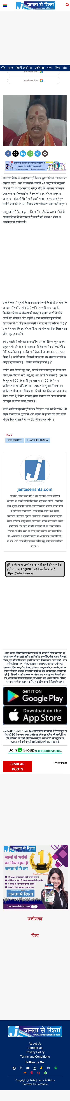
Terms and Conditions (35, 1056)
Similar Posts (17, 766)
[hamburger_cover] (5, 5)
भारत (10, 67)
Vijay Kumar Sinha (37, 440)
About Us (35, 1043)
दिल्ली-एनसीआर (24, 67)
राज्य (49, 67)
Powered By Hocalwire (35, 1084)
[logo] (35, 5)
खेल (65, 67)
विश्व (57, 67)
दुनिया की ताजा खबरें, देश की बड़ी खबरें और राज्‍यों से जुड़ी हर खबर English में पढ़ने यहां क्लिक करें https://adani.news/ (34, 569)
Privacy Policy (35, 1052)
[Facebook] (8, 152)
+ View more (60, 763)
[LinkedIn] (23, 152)
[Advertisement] (35, 38)
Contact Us (35, 1048)
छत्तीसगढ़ (39, 67)
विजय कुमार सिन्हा (15, 440)
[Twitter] (15, 152)
